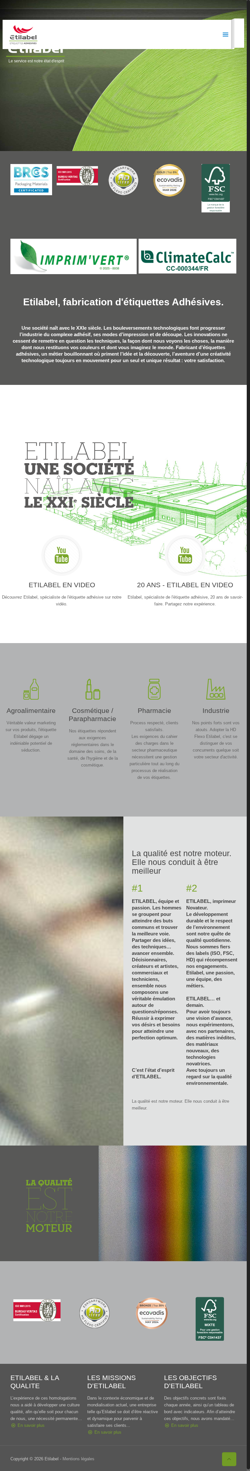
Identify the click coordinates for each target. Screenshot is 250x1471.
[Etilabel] (23, 34)
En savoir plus (31, 1425)
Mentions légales (78, 1458)
